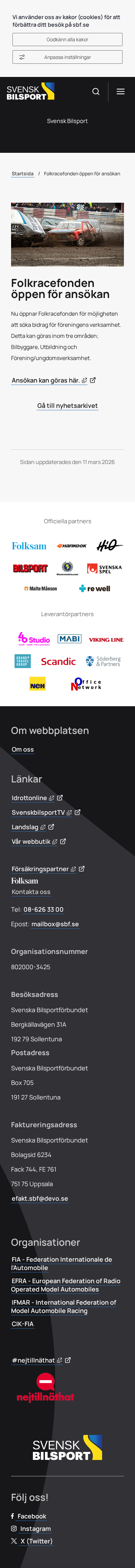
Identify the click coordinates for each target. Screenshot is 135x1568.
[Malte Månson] (40, 589)
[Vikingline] (106, 639)
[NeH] (37, 688)
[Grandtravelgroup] (23, 666)
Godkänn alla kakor (67, 39)
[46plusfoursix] (34, 643)
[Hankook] (71, 550)
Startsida (23, 173)
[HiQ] (110, 550)
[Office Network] (88, 688)
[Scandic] (58, 663)
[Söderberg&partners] (103, 664)
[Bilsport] (30, 570)
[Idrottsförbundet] (67, 573)
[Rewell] (94, 591)
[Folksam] (29, 547)
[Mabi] (69, 643)
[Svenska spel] (104, 571)
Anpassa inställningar (67, 57)
